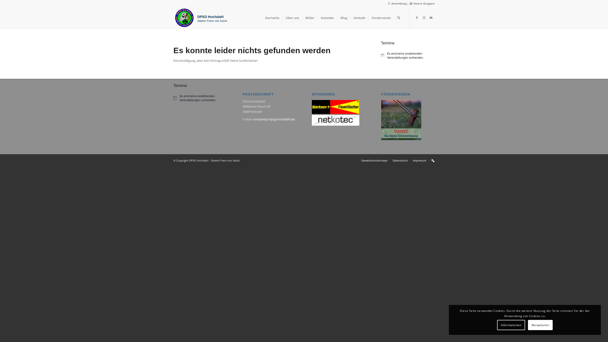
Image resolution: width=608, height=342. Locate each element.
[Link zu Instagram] (424, 17)
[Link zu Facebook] (416, 17)
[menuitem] (272, 17)
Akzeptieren (540, 325)
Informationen (511, 325)
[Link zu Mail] (431, 17)
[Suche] (398, 17)
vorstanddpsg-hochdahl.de (274, 119)
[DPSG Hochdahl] (200, 17)
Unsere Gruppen (424, 3)
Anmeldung (398, 3)
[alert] (408, 55)
